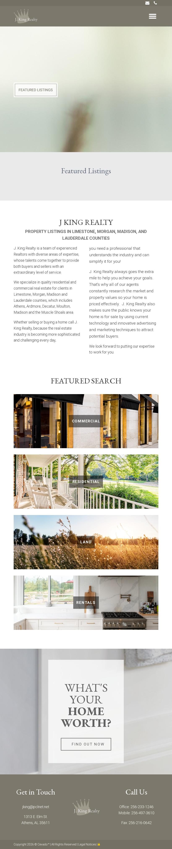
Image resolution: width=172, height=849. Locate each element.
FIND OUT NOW (88, 744)
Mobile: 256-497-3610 (136, 813)
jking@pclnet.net (35, 807)
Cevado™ (44, 844)
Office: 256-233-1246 (136, 807)
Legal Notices (87, 844)
